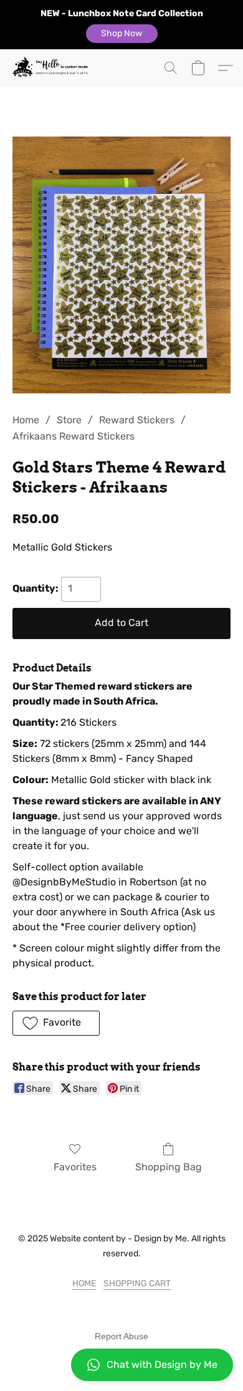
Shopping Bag (168, 1167)
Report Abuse (121, 1336)
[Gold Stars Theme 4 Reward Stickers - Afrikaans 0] (121, 265)
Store (69, 420)
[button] (122, 33)
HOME (84, 1283)
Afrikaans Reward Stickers (73, 436)
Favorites (75, 1167)
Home (25, 420)
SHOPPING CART (137, 1283)
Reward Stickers (136, 420)
